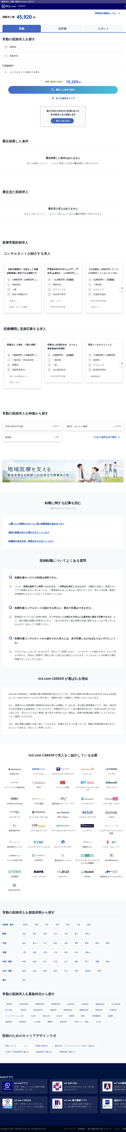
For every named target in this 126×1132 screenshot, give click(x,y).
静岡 (97, 943)
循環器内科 (39, 1004)
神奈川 (88, 933)
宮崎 (76, 970)
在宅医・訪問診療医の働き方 (17, 1051)
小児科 (33, 1016)
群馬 (45, 933)
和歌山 (88, 952)
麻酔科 (50, 1021)
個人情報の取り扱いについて (100, 1129)
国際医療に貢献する (67, 1051)
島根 (34, 961)
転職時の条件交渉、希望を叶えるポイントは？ (31, 541)
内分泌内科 (116, 1004)
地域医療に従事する (44, 1051)
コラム (25, 1045)
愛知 (108, 943)
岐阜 (87, 943)
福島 (89, 924)
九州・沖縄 (7, 970)
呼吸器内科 (55, 1004)
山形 (78, 924)
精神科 (72, 1016)
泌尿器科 (8, 1021)
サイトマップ (69, 1129)
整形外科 (99, 1010)
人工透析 (37, 1021)
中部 (4, 943)
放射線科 (23, 1021)
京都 (45, 952)
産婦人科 (46, 1016)
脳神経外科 (84, 1010)
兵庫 (66, 952)
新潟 (24, 943)
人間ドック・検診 (81, 1021)
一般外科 (23, 1010)
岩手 (47, 924)
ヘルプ (117, 1129)
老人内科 (8, 1010)
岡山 (45, 961)
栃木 (34, 933)
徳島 (76, 961)
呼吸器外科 (68, 1010)
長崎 (45, 970)
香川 (87, 961)
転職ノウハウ (10, 1045)
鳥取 (24, 961)
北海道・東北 (8, 924)
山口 (66, 961)
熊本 (55, 970)
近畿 (4, 952)
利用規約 (81, 1129)
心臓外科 (53, 1010)
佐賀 (34, 970)
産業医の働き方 (41, 1045)
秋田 (68, 924)
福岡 (24, 970)
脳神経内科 (100, 1004)
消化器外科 (38, 1010)
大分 (66, 970)
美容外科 (63, 1021)
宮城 (57, 924)
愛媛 (97, 961)
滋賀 (34, 952)
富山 (34, 943)
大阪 (55, 952)
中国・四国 (7, 961)
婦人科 (59, 1016)
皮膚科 (110, 1016)
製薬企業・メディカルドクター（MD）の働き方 (75, 1045)
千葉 (66, 933)
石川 (45, 943)
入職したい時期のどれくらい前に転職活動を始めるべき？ (37, 523)
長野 (76, 943)
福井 (55, 943)
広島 (55, 961)
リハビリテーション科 (14, 1016)
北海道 (25, 924)
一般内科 (8, 1004)
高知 (108, 961)
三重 (24, 952)
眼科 (83, 1016)
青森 (36, 924)
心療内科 (85, 1004)
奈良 (76, 952)
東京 (76, 933)
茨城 (24, 933)
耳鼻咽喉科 (96, 1016)
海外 (4, 980)
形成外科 (113, 1010)
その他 (98, 1021)
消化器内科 (23, 1004)
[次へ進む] (122, 288)
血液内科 (71, 1004)
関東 (4, 933)
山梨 (66, 943)
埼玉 (55, 933)
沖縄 (99, 970)
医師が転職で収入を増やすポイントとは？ (29, 532)
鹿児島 (88, 970)
